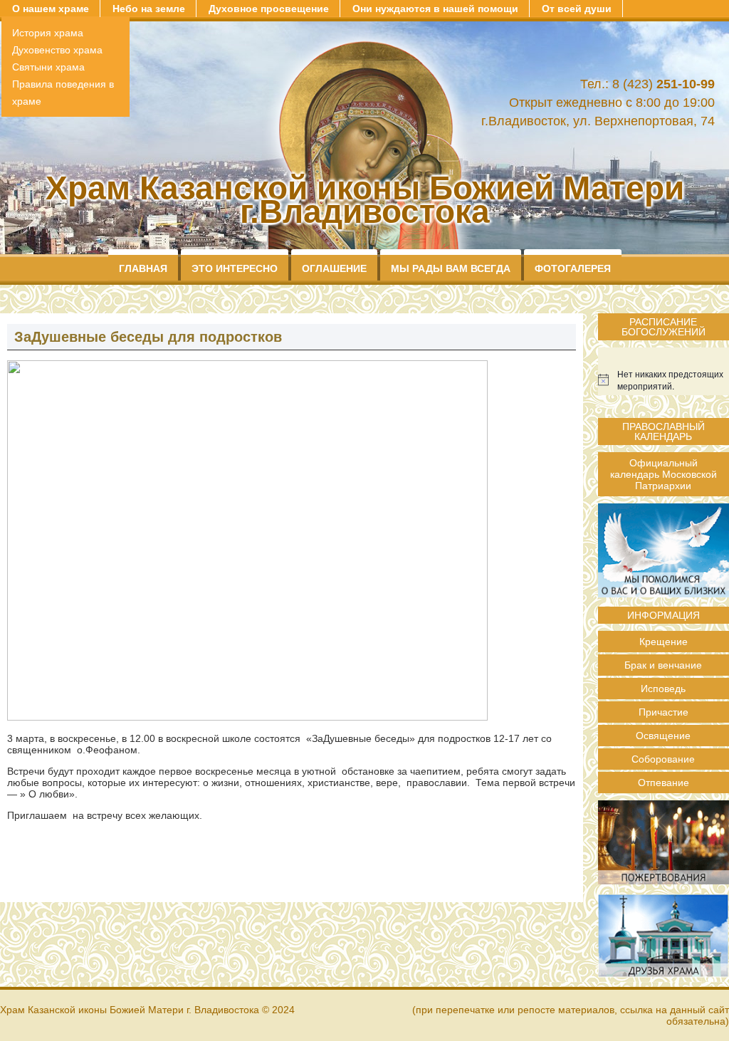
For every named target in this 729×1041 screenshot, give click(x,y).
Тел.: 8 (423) (647, 84)
